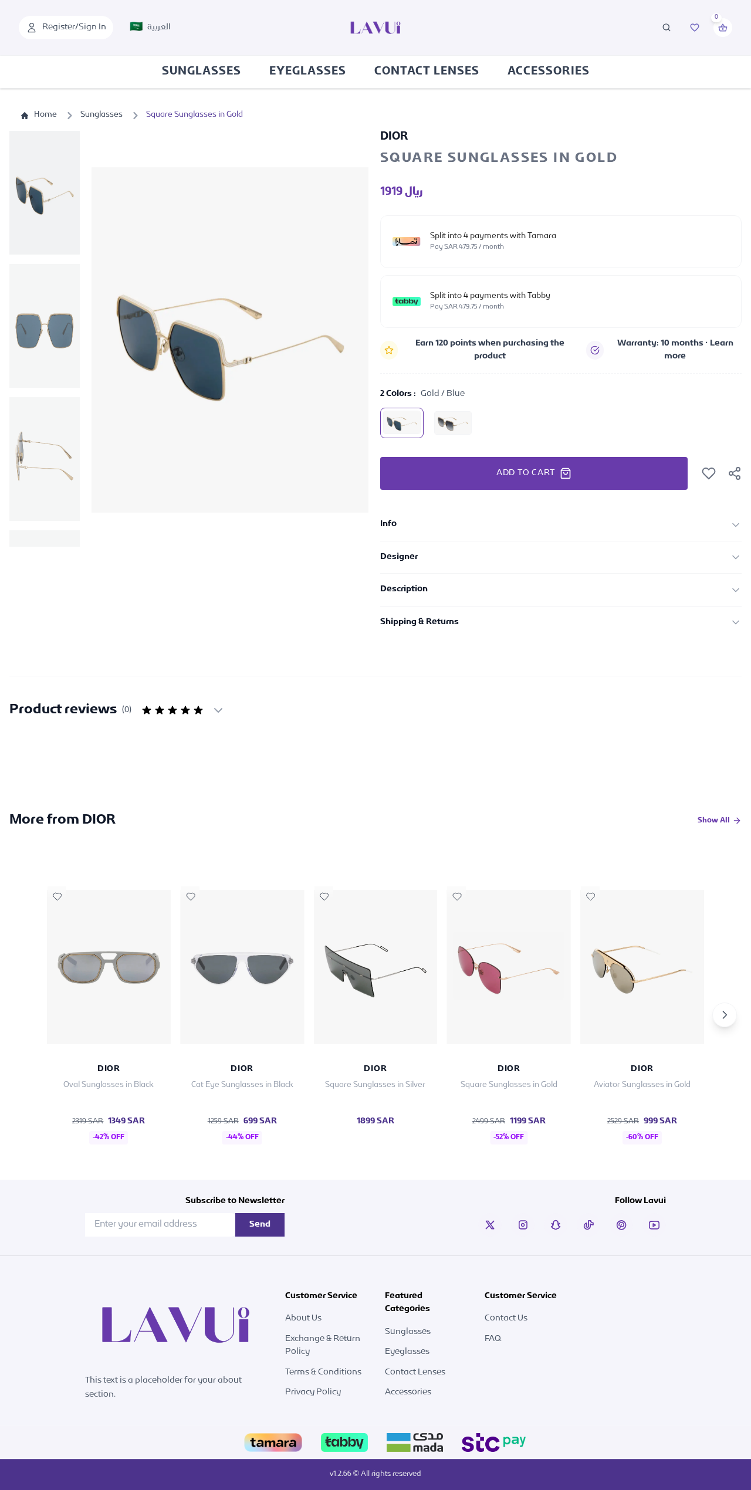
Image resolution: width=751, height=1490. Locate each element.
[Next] (724, 1015)
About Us (303, 1318)
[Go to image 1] (44, 193)
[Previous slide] (112, 339)
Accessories (549, 72)
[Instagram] (523, 1225)
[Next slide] (347, 339)
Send (259, 1224)
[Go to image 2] (44, 326)
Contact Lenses (426, 72)
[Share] (735, 473)
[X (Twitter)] (490, 1225)
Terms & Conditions (323, 1372)
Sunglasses (201, 72)
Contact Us (506, 1318)
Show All (714, 821)
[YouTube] (654, 1225)
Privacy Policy (313, 1392)
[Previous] (26, 1015)
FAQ (493, 1339)
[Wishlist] (694, 27)
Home (45, 115)
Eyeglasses (307, 72)
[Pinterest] (621, 1225)
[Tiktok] (588, 1225)
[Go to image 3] (44, 459)
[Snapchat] (555, 1225)
